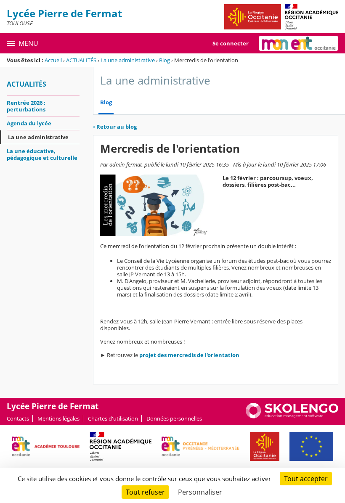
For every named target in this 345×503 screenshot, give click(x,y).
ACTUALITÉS (81, 60)
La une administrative (128, 60)
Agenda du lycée (29, 123)
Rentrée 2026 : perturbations (26, 106)
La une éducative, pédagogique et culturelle (42, 154)
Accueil (53, 60)
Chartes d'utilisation (113, 418)
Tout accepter (306, 478)
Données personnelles (174, 418)
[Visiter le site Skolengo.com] (292, 416)
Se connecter (230, 43)
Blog (164, 60)
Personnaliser (200, 492)
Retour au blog (115, 126)
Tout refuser (145, 492)
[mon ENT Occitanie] (298, 43)
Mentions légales (58, 418)
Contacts (18, 418)
